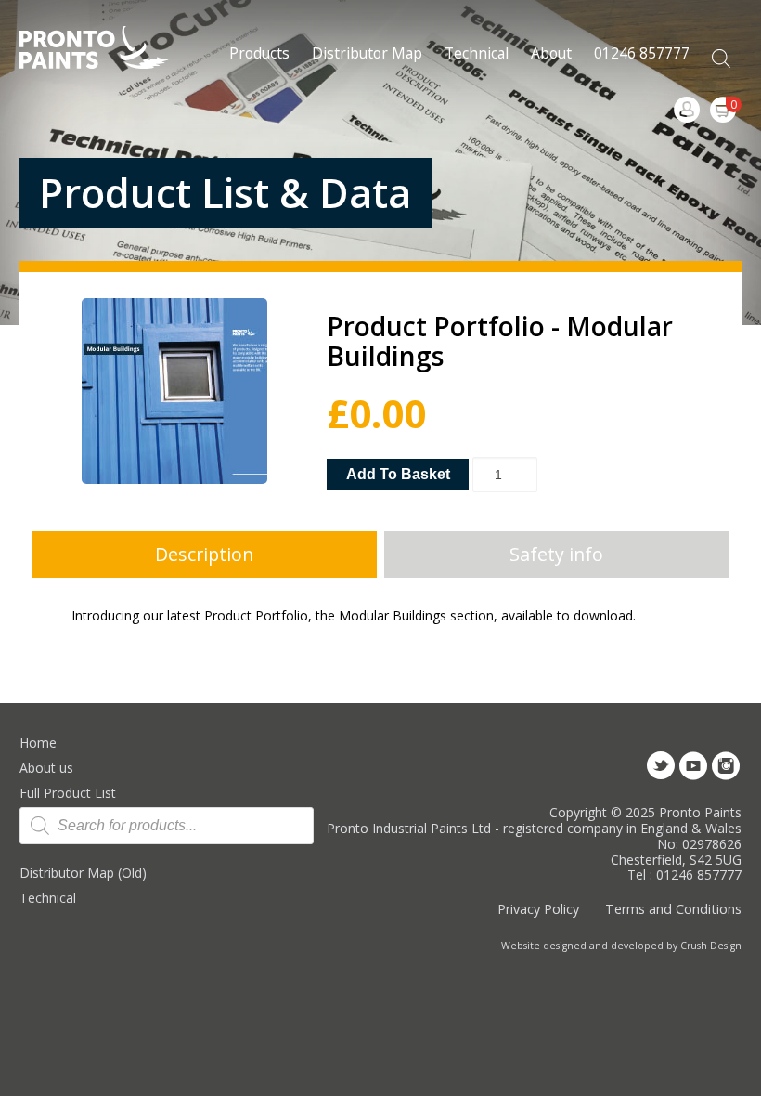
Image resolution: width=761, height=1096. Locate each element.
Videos (582, 45)
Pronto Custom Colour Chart (496, 64)
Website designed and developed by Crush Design (621, 945)
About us (46, 767)
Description (204, 554)
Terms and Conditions (673, 909)
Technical (47, 898)
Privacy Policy (538, 909)
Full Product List (67, 793)
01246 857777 (642, 53)
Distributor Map (367, 53)
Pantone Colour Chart (495, 118)
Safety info (556, 554)
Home (38, 742)
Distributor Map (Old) (83, 872)
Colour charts (496, 170)
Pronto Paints (109, 49)
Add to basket (398, 474)
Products (259, 53)
